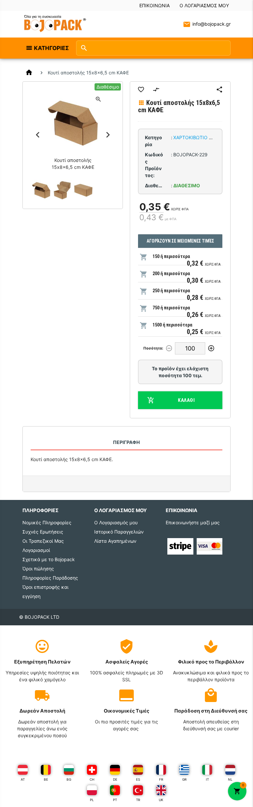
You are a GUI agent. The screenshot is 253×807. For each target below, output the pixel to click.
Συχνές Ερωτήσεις (42, 531)
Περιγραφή (126, 442)
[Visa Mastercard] (209, 545)
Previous (37, 135)
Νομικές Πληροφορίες (46, 522)
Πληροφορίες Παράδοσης (50, 578)
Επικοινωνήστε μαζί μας (193, 522)
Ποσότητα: (153, 348)
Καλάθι (186, 400)
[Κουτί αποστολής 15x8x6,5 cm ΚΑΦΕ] (41, 190)
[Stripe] (180, 545)
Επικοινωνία (154, 5)
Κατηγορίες (51, 48)
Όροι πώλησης (38, 568)
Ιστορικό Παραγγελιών (119, 531)
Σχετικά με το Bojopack (48, 559)
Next (108, 135)
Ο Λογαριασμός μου (204, 5)
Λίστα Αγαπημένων (115, 541)
